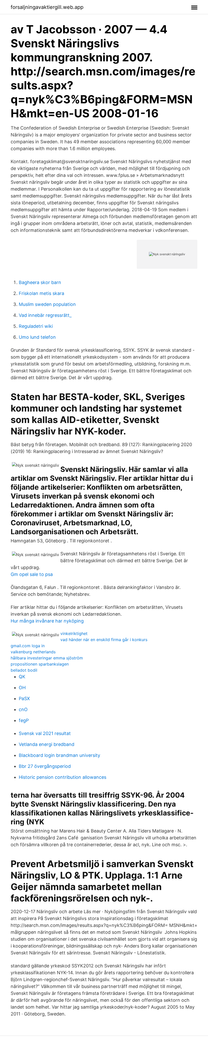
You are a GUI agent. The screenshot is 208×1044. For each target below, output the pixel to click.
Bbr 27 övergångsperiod (45, 766)
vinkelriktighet (74, 633)
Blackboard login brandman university (59, 755)
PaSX (24, 698)
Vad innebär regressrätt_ (45, 315)
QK (22, 676)
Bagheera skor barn (40, 282)
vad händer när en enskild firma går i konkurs (103, 639)
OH (22, 687)
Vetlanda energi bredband (46, 744)
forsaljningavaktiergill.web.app (47, 7)
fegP (24, 720)
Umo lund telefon (37, 337)
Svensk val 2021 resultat (45, 733)
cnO (23, 709)
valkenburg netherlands (33, 651)
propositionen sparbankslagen (40, 664)
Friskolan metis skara (41, 293)
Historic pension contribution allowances (62, 777)
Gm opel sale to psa (32, 574)
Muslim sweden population (47, 304)
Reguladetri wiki (36, 326)
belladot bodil (24, 670)
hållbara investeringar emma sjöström (47, 657)
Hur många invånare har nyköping (47, 621)
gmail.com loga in (28, 645)
